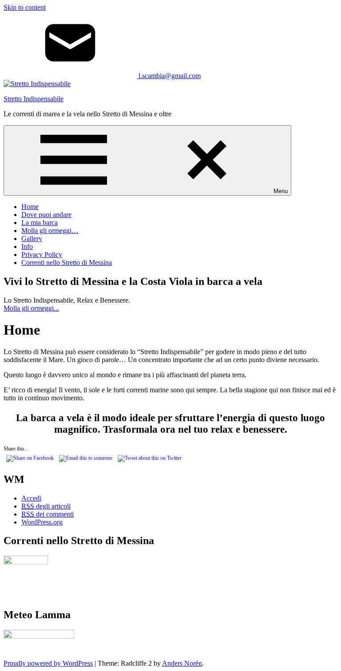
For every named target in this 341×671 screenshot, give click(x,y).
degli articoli (46, 506)
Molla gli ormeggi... (31, 308)
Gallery (31, 238)
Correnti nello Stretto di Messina (66, 262)
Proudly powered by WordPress (48, 663)
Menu (281, 191)
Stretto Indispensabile (33, 99)
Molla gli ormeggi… (50, 230)
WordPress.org (42, 522)
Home (30, 206)
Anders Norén (182, 663)
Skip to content (25, 7)
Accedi (31, 498)
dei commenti (47, 514)
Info (27, 246)
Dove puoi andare (46, 214)
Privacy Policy (41, 254)
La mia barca (39, 222)
